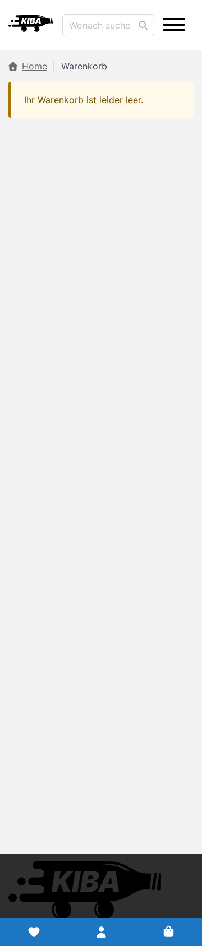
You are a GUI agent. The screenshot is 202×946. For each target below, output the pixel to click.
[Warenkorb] (168, 932)
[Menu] (174, 25)
